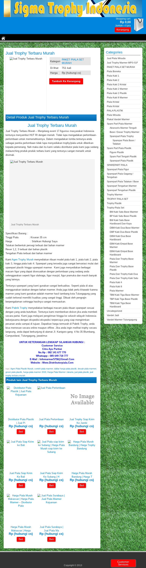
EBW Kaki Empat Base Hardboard (121, 253)
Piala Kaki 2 (113, 80)
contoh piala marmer (43, 368)
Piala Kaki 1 (113, 75)
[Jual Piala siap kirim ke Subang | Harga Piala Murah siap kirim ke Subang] (51, 451)
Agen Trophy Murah (22, 259)
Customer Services (123, 563)
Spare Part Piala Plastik (119, 148)
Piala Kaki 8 (116, 286)
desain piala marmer (87, 368)
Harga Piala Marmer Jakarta (60, 372)
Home (7, 45)
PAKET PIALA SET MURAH (28, 45)
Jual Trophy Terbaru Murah (30, 53)
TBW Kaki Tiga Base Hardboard (120, 305)
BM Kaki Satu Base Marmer (124, 212)
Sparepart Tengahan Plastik (121, 190)
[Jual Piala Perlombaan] (51, 387)
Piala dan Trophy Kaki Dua (124, 274)
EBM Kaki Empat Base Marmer (121, 245)
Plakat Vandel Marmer (118, 119)
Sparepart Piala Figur (118, 169)
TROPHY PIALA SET (117, 199)
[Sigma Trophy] (73, 16)
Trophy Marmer (115, 194)
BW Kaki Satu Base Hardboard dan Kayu (121, 222)
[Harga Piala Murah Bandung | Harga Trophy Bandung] (82, 448)
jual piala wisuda (116, 58)
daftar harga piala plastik (65, 368)
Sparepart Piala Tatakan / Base (123, 181)
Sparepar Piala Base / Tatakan (124, 142)
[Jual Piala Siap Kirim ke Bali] (21, 445)
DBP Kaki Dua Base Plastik (124, 232)
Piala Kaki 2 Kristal (116, 84)
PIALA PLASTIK (115, 110)
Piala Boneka (114, 71)
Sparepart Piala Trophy (122, 136)
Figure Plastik (117, 152)
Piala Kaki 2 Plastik (117, 93)
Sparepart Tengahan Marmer (122, 186)
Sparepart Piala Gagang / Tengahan (120, 175)
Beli (21, 431)
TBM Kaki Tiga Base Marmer (124, 295)
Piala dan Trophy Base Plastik (122, 268)
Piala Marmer (117, 290)
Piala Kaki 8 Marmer (117, 97)
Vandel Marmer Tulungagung (122, 319)
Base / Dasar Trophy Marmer (124, 132)
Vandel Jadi (113, 315)
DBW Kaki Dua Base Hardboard (120, 238)
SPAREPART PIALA (117, 165)
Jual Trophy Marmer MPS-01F (122, 62)
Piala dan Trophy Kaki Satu (124, 278)
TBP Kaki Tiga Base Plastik (124, 299)
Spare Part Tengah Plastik (123, 156)
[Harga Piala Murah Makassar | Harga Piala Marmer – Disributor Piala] (21, 505)
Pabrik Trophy (19, 307)
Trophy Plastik (114, 203)
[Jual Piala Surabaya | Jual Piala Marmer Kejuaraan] (51, 502)
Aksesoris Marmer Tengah (123, 128)
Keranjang (123, 29)
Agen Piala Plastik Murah (21, 368)
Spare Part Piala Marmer (119, 123)
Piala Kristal (113, 102)
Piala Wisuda (114, 115)
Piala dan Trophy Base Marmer (122, 261)
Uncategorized (114, 311)
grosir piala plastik (14, 372)
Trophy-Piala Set (115, 207)
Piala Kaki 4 (116, 282)
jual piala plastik (82, 372)
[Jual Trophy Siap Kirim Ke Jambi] (82, 413)
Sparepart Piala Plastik (121, 160)
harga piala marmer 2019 (34, 372)
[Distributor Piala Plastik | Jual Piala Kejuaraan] (21, 394)
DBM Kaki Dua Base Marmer (124, 227)
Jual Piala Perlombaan (51, 419)
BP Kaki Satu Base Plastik (123, 216)
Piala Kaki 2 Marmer (117, 89)
